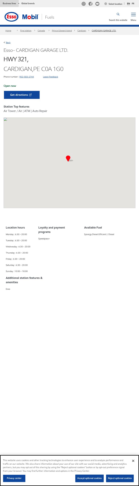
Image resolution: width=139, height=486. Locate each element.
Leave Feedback (50, 76)
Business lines (9, 3)
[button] (133, 17)
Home (8, 30)
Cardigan (81, 30)
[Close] (133, 461)
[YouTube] (97, 4)
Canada (41, 30)
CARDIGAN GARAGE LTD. (104, 30)
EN (128, 3)
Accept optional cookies (89, 478)
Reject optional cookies (120, 478)
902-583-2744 (26, 76)
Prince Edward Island (62, 30)
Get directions (19, 95)
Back (8, 42)
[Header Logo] (35, 16)
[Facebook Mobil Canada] (90, 4)
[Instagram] (84, 4)
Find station (25, 30)
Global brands (28, 3)
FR (133, 3)
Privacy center (14, 478)
